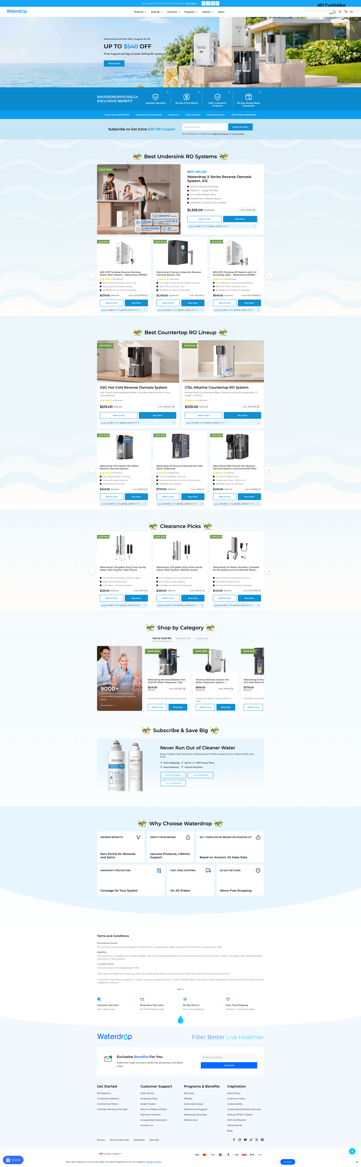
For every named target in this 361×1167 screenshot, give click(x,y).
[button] (124, 279)
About (221, 12)
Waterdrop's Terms (220, 134)
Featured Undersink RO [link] (117, 114)
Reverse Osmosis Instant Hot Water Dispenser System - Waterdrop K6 (212, 681)
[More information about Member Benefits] (167, 92)
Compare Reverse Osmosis (112, 1109)
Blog (230, 1130)
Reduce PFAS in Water (240, 1114)
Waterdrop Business (195, 1114)
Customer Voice (236, 1098)
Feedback (139, 1140)
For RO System (173, 775)
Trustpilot (113, 684)
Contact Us (146, 1125)
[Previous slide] (92, 276)
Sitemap (154, 1140)
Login (191, 226)
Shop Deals (114, 63)
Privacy (101, 1140)
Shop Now (190, 3)
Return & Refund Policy (153, 1109)
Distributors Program (196, 1109)
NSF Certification (236, 1120)
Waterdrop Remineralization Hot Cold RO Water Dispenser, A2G (166, 681)
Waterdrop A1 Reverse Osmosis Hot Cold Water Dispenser (261, 681)
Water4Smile (234, 1125)
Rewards (189, 1093)
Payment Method (150, 1114)
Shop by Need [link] (193, 114)
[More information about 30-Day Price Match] (198, 92)
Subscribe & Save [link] (216, 114)
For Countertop (173, 783)
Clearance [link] (174, 114)
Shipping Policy (149, 1098)
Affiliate (188, 1098)
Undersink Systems (108, 1098)
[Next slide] (269, 276)
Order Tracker (148, 1104)
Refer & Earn (191, 1120)
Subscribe (240, 127)
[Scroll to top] (180, 1020)
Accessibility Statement (153, 1120)
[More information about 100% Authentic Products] (229, 92)
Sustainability (234, 1104)
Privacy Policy (239, 134)
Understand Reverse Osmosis (244, 1109)
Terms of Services (119, 1140)
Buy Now (240, 219)
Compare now (106, 705)
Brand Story (234, 1093)
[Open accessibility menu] (352, 1151)
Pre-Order (249, 496)
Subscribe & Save (193, 1104)
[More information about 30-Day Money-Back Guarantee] (260, 92)
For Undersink (201, 775)
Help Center (147, 1093)
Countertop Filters (107, 1104)
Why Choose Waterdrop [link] (244, 114)
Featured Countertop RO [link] (149, 114)
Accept (288, 1162)
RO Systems (104, 1093)
